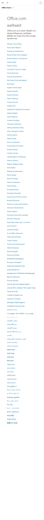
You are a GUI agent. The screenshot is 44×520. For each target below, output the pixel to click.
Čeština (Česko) (12, 66)
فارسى (9, 335)
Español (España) (12, 91)
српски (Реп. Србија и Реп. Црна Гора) (21, 288)
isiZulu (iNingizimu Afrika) (15, 131)
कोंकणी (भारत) (11, 350)
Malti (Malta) (11, 168)
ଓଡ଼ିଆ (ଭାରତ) (11, 383)
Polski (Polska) (11, 186)
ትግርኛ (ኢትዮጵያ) (12, 342)
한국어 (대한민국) (13, 412)
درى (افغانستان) (12, 324)
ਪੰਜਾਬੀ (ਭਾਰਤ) (11, 375)
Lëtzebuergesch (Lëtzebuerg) (16, 157)
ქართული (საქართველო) (16, 302)
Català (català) (11, 62)
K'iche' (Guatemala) (13, 142)
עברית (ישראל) (12, 310)
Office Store (7, 8)
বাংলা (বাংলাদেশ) (11, 368)
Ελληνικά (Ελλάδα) (13, 255)
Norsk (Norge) (11, 175)
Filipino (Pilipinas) (12, 98)
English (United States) (14, 87)
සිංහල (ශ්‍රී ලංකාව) (12, 401)
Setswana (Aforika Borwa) (15, 208)
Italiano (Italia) (11, 138)
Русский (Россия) (12, 280)
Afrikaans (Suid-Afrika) (14, 44)
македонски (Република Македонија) (21, 273)
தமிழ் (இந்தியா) (12, 386)
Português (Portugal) (14, 193)
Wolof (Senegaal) (12, 251)
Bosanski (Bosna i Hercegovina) (17, 58)
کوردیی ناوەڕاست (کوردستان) (16, 339)
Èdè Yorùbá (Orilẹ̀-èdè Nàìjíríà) (17, 80)
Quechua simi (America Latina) (17, 197)
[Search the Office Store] (7, 2)
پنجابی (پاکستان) (12, 320)
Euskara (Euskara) (12, 95)
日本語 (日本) (11, 419)
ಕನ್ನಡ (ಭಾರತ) (13, 393)
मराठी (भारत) (10, 357)
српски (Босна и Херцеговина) (18, 284)
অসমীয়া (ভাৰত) (11, 364)
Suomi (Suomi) (11, 226)
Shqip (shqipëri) (12, 211)
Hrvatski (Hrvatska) (13, 120)
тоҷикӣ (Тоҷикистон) (15, 295)
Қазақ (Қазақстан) (13, 269)
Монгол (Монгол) (13, 277)
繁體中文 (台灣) (12, 423)
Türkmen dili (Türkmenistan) (16, 244)
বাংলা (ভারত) (10, 372)
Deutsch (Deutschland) (14, 76)
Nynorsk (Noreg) (12, 178)
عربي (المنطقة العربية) (14, 331)
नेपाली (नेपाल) (10, 353)
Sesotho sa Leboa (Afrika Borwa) (17, 204)
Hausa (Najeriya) (12, 117)
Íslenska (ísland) (12, 135)
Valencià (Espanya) (13, 248)
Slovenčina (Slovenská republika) (17, 215)
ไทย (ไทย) (10, 404)
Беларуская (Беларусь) (15, 259)
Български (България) (14, 262)
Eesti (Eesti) (10, 84)
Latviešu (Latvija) (12, 153)
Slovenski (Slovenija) (13, 218)
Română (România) (13, 200)
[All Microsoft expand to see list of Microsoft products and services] (2, 2)
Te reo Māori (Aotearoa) (15, 233)
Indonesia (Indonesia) (14, 124)
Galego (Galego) (12, 113)
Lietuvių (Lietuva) (12, 160)
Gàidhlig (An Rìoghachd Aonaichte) (18, 109)
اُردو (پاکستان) (12, 317)
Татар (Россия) (12, 291)
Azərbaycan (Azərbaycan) (15, 51)
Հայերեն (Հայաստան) (16, 306)
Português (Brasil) (12, 189)
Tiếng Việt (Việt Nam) (14, 237)
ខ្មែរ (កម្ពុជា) (13, 408)
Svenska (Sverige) (12, 229)
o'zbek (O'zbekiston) (13, 182)
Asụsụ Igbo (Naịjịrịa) (14, 47)
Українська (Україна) (14, 299)
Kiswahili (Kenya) (12, 149)
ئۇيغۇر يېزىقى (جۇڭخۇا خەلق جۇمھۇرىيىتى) (20, 313)
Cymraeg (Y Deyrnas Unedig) (16, 69)
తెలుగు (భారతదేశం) (13, 390)
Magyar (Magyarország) (15, 164)
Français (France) (12, 102)
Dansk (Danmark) (12, 73)
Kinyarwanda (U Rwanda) (15, 146)
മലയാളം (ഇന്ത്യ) (13, 397)
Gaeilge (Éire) (11, 106)
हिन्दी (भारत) (10, 361)
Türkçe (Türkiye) (12, 240)
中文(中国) (10, 415)
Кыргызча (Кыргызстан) (16, 266)
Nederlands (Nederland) (14, 171)
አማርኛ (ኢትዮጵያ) (12, 346)
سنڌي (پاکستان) (12, 328)
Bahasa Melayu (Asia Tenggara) (17, 55)
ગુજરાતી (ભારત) (11, 379)
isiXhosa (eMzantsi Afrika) (15, 127)
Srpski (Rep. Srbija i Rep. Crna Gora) (18, 222)
